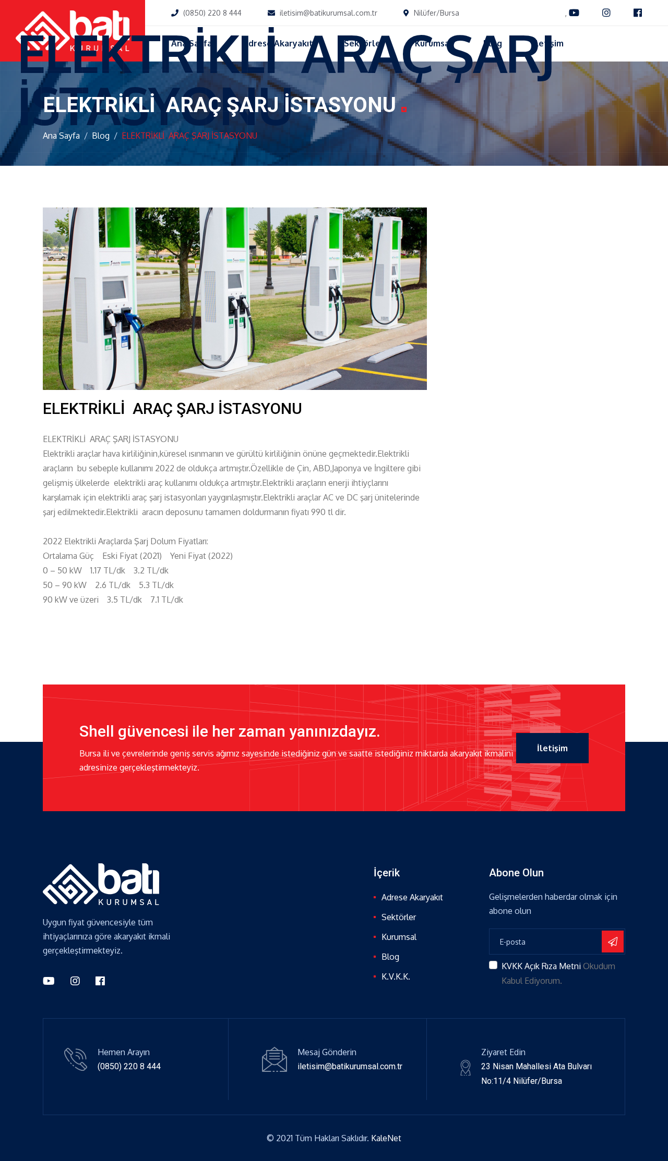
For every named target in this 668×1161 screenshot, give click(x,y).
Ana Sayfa (61, 135)
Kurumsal (398, 937)
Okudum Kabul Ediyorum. (558, 973)
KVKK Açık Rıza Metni (541, 966)
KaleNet (386, 1138)
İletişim (552, 748)
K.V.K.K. (395, 976)
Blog (101, 135)
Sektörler (398, 917)
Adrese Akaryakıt (412, 897)
